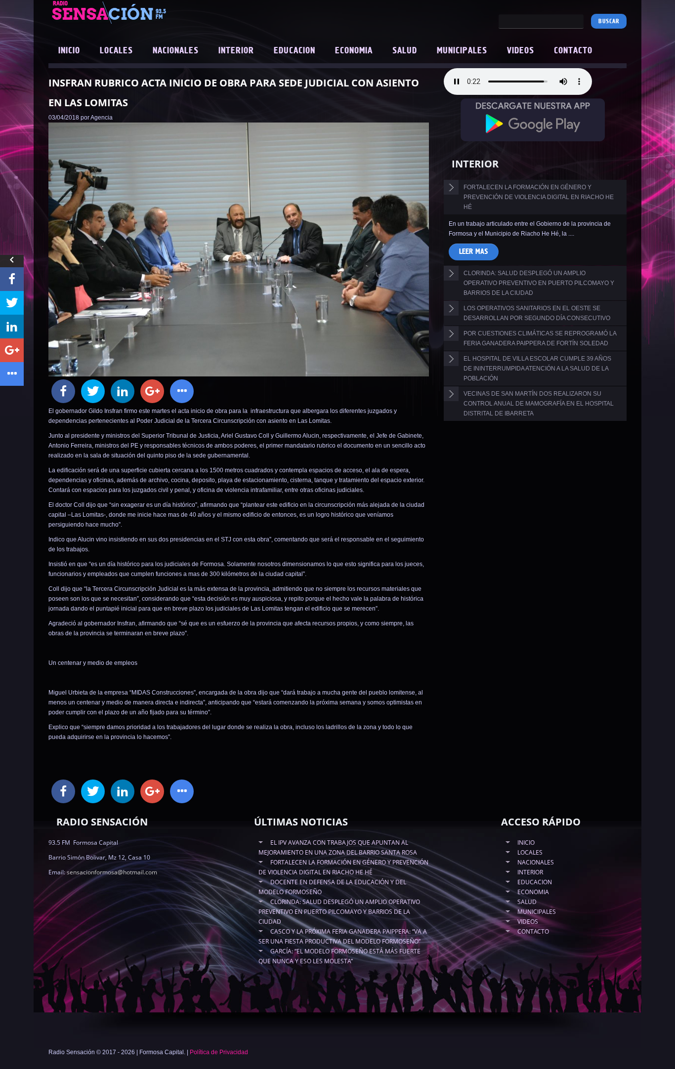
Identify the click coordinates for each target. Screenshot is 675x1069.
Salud (404, 50)
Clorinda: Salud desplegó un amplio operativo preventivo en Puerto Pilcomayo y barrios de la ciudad (539, 283)
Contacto (573, 50)
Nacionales (176, 50)
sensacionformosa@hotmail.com (112, 872)
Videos (520, 50)
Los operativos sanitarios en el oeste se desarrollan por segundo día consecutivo (537, 313)
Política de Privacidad (219, 1052)
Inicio (69, 50)
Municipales (462, 50)
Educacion (294, 50)
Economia (354, 50)
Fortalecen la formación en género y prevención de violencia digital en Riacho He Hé (539, 197)
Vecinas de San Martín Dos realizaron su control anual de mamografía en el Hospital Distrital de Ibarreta (539, 403)
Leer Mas (473, 251)
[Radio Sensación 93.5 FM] (164, 12)
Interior (236, 50)
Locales (116, 50)
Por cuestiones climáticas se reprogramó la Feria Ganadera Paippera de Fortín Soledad (540, 338)
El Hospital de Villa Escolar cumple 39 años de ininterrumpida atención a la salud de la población (537, 368)
